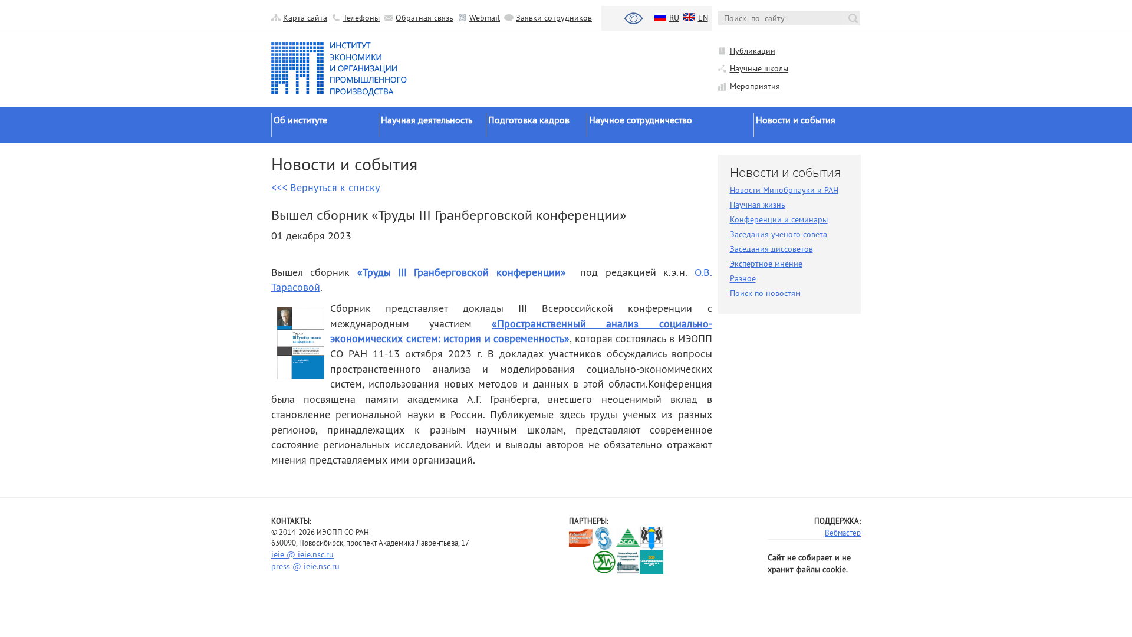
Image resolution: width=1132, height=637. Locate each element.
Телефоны (361, 17)
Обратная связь (424, 17)
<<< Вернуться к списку (325, 187)
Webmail (484, 17)
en (703, 17)
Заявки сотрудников (554, 17)
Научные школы (759, 68)
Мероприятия (755, 86)
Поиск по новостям (765, 293)
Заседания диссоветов (771, 249)
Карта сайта (305, 17)
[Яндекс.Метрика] (581, 562)
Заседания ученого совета (778, 234)
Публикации (752, 50)
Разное (743, 278)
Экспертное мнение (766, 263)
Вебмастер (843, 532)
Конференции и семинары (779, 219)
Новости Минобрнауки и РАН (784, 190)
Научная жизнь (757, 204)
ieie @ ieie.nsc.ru (302, 554)
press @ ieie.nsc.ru (305, 566)
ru (674, 17)
